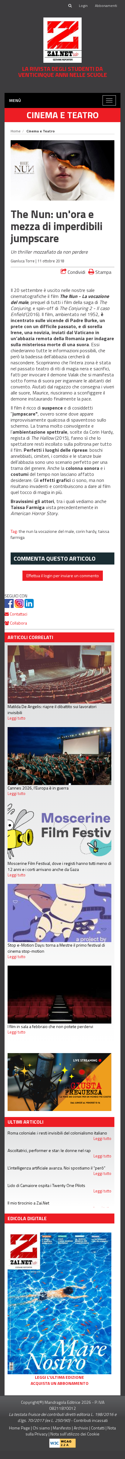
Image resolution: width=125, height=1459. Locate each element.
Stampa (102, 280)
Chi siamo (41, 1436)
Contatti (98, 1436)
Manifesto (62, 1436)
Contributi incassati (91, 1428)
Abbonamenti (106, 5)
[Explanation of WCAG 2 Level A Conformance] (62, 1450)
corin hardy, (87, 539)
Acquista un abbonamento (60, 1391)
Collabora (18, 631)
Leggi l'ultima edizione (59, 1385)
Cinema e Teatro (63, 123)
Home (16, 139)
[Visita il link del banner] (62, 90)
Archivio (81, 1436)
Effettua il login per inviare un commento (62, 584)
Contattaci (18, 622)
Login (83, 5)
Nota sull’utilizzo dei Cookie (75, 1442)
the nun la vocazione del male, (47, 539)
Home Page (19, 1436)
